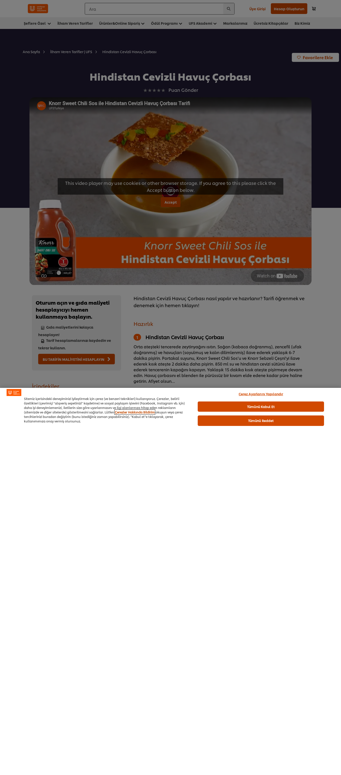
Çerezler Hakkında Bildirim (135, 412)
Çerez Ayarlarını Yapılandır (261, 393)
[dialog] (170, 581)
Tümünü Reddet (261, 420)
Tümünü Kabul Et (261, 406)
